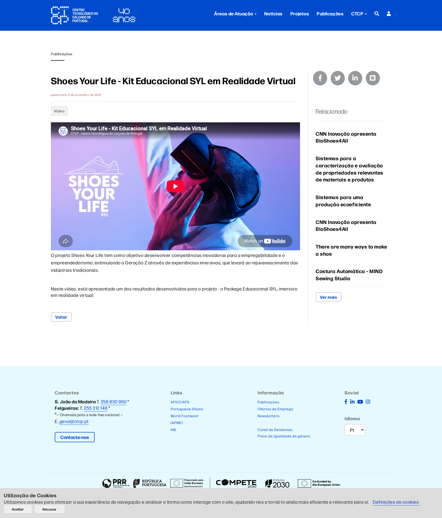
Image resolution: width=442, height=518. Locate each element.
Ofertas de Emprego (275, 408)
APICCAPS (180, 402)
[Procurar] (377, 13)
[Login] (389, 13)
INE (173, 429)
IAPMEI (177, 422)
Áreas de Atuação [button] (233, 13)
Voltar (61, 317)
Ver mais (328, 297)
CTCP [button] (357, 13)
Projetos (299, 13)
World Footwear (185, 415)
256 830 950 (114, 401)
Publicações (330, 13)
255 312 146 (95, 408)
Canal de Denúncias (275, 429)
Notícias (273, 13)
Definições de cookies (396, 502)
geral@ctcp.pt (74, 421)
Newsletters (269, 415)
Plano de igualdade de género (284, 436)
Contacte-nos (74, 437)
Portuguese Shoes (187, 408)
